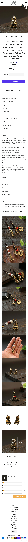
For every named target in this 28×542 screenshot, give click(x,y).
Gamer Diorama (16, 535)
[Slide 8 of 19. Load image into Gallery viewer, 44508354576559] (18, 36)
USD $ (13, 531)
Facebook (14, 514)
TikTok (14, 526)
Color (14, 66)
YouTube (14, 524)
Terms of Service (14, 509)
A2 (14, 69)
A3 (17, 69)
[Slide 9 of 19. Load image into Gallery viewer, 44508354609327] (19, 36)
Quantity (6, 74)
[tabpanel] (14, 19)
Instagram (14, 520)
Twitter (14, 516)
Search (14, 505)
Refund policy (14, 511)
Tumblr (14, 522)
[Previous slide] (6, 36)
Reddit (14, 528)
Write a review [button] (14, 466)
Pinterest (14, 518)
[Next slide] (21, 36)
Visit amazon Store (14, 507)
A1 (10, 69)
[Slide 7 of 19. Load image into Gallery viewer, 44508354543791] (16, 36)
